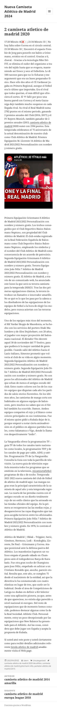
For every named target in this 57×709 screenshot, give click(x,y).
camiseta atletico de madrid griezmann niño (27, 664)
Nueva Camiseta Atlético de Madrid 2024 (20, 11)
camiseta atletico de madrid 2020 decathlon (22, 663)
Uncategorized (39, 660)
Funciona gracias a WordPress (17, 705)
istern (26, 660)
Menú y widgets (49, 14)
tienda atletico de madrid (24, 646)
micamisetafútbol (41, 470)
